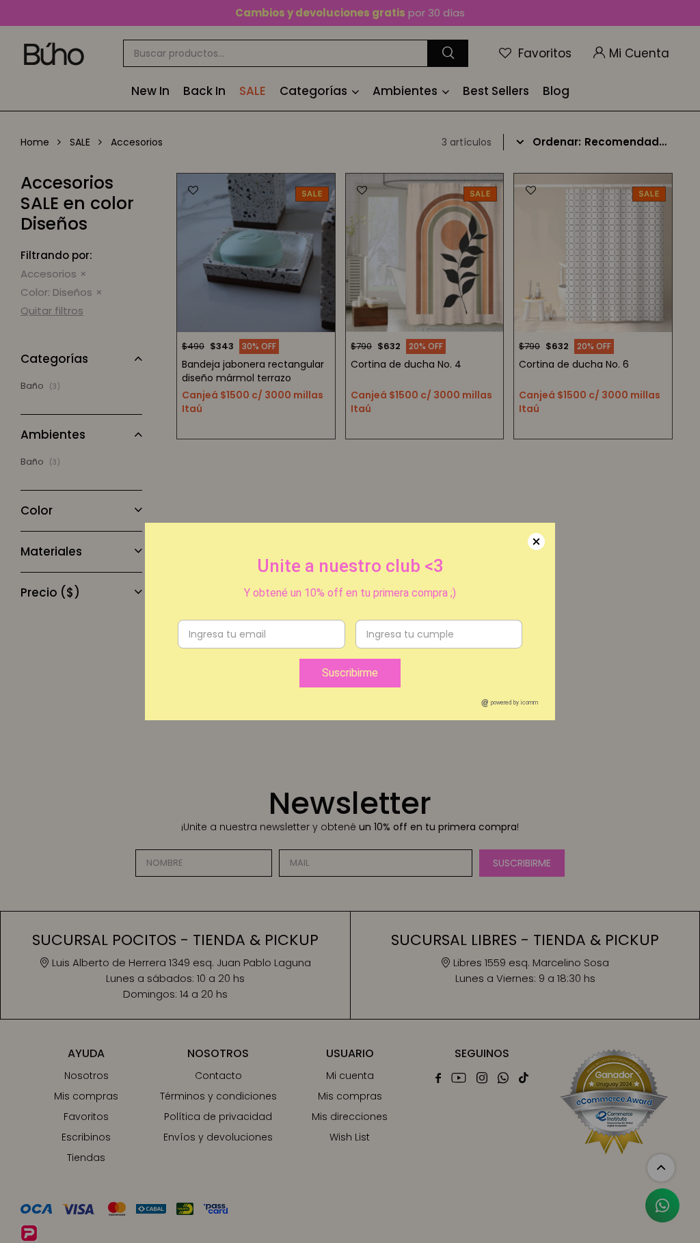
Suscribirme (350, 672)
